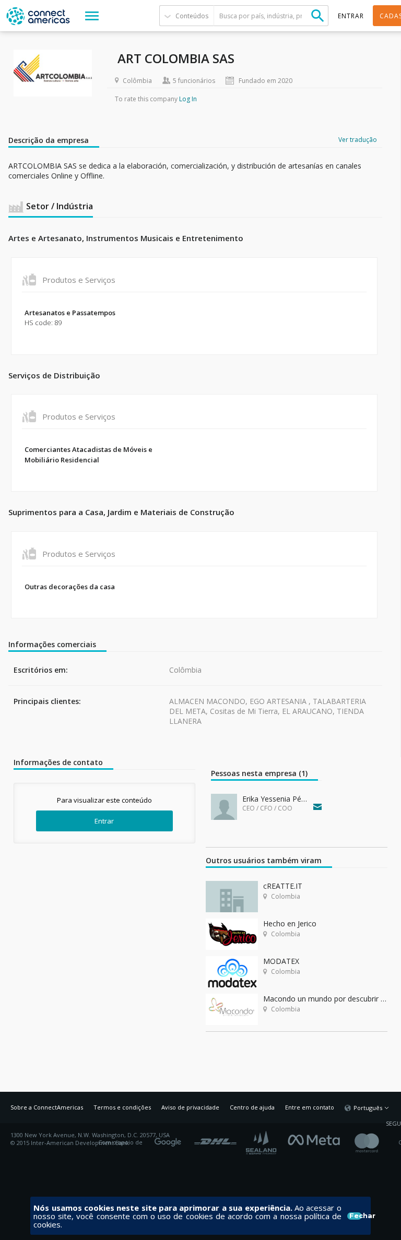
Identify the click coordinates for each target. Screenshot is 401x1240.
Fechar (355, 1216)
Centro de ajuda (252, 1107)
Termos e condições (122, 1107)
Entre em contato (309, 1107)
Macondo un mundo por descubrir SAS (325, 999)
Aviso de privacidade (190, 1107)
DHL (215, 1139)
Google (170, 1139)
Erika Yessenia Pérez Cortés (275, 799)
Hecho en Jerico (289, 923)
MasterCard (376, 1142)
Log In (188, 98)
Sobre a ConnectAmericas (46, 1107)
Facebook (316, 1139)
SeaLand (262, 1142)
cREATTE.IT (282, 886)
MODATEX (281, 961)
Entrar (104, 821)
